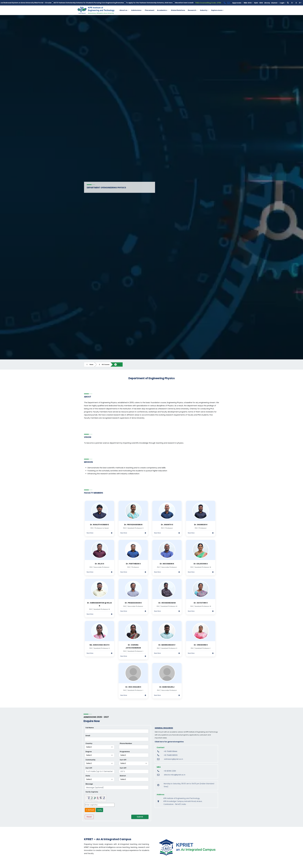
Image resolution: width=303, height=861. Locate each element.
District (123, 776)
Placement (149, 10)
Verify (99, 810)
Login (282, 3)
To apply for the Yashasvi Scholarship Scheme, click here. (55, 3)
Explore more (217, 10)
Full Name (90, 728)
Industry (204, 10)
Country (89, 743)
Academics (162, 10)
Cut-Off (123, 760)
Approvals (237, 3)
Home (91, 364)
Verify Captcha (92, 792)
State (88, 776)
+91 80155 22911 (170, 771)
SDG (261, 3)
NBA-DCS (248, 3)
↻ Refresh (90, 810)
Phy (119, 364)
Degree (89, 752)
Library (267, 3)
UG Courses (105, 364)
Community (90, 760)
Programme (125, 752)
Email (88, 736)
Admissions (136, 10)
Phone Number (126, 743)
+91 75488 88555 (171, 755)
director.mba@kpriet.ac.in (174, 775)
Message (89, 784)
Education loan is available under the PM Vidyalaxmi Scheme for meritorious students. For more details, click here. (128, 3)
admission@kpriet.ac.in (173, 759)
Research (192, 10)
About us (124, 10)
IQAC (256, 3)
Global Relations (178, 10)
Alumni (274, 3)
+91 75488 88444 (170, 751)
